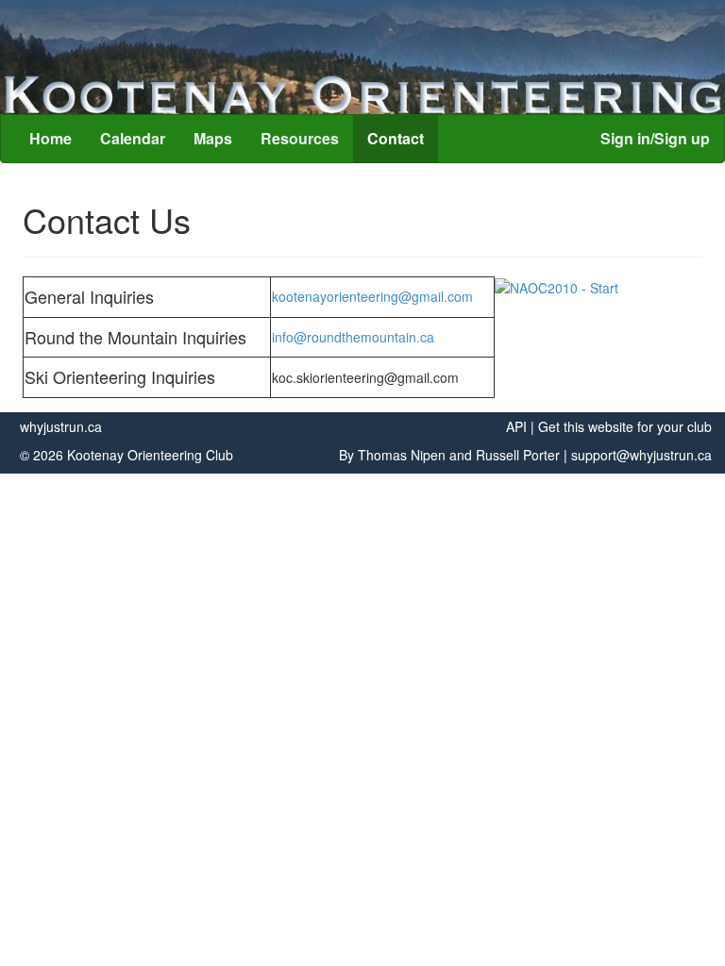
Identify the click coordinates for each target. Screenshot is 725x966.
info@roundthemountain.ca (353, 336)
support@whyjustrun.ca (641, 454)
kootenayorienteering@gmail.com (372, 296)
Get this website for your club (625, 426)
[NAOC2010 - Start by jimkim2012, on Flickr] (556, 285)
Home (50, 138)
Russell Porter (518, 454)
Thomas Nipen (402, 454)
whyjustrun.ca (61, 426)
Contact (395, 138)
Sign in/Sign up (655, 138)
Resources (300, 138)
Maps (213, 138)
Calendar (132, 138)
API (516, 426)
